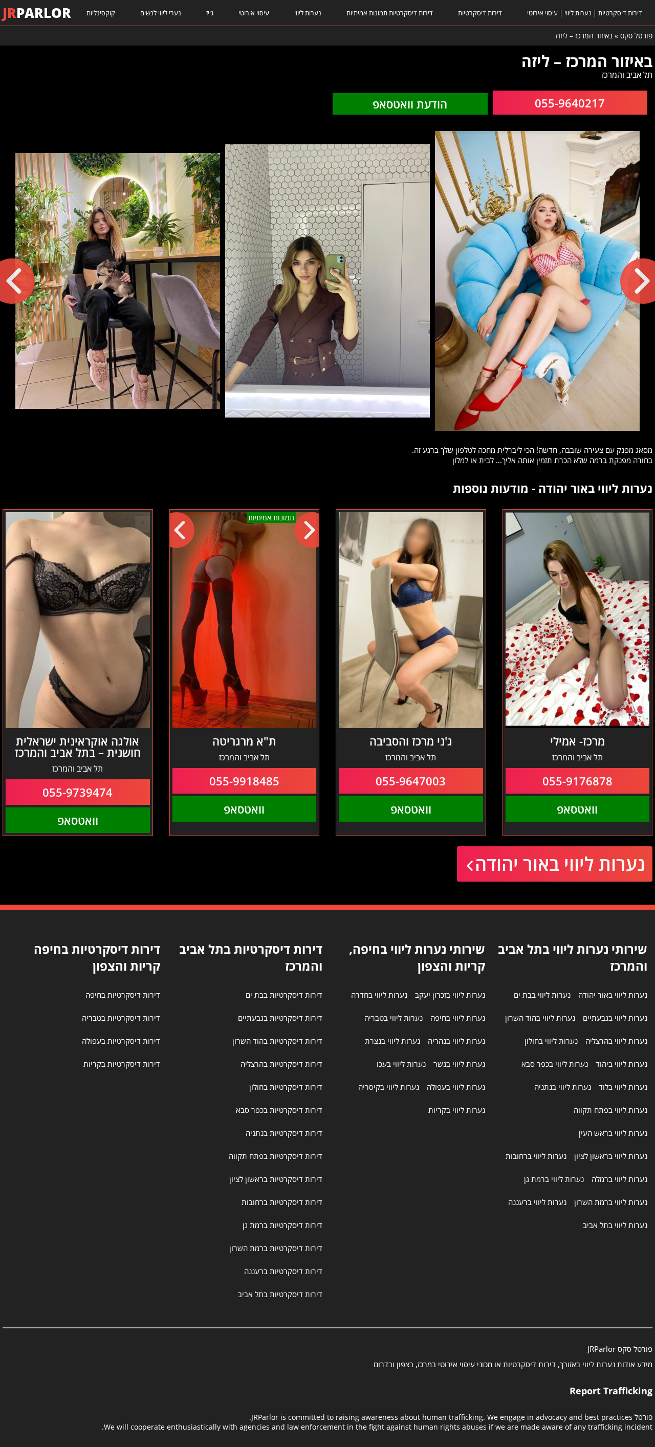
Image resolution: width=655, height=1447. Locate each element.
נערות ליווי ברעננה (537, 1202)
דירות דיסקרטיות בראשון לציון (275, 1179)
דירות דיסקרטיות (480, 12)
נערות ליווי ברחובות (536, 1156)
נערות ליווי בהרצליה (616, 1041)
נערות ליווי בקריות (456, 1110)
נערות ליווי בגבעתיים (615, 1018)
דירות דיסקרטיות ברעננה (283, 1271)
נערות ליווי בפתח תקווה (610, 1110)
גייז (209, 12)
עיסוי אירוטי (253, 12)
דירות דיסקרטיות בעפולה (121, 1041)
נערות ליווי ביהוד (621, 1064)
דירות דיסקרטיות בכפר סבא (279, 1110)
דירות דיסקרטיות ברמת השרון (275, 1248)
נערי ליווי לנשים (160, 12)
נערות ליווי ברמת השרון (610, 1202)
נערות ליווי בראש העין (613, 1133)
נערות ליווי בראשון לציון (610, 1156)
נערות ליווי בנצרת (392, 1041)
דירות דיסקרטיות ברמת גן (282, 1225)
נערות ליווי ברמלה (619, 1179)
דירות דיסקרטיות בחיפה (122, 995)
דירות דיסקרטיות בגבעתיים (280, 1018)
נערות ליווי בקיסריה (388, 1087)
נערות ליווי (307, 12)
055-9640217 (570, 103)
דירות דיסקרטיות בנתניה (284, 1133)
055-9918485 (244, 780)
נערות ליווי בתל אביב (615, 1225)
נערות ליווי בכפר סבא (554, 1064)
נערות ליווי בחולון (551, 1041)
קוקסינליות (100, 12)
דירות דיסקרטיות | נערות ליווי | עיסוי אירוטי (584, 12)
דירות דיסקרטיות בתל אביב (280, 1294)
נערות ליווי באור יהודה (560, 863)
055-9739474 (77, 792)
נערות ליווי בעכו (401, 1064)
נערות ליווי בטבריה (393, 1018)
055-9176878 (577, 780)
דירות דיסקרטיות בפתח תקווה (275, 1156)
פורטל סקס (636, 35)
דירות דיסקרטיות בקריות (121, 1064)
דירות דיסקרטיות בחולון (285, 1087)
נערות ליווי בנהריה (456, 1041)
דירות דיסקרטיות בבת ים (284, 995)
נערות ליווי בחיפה (457, 1018)
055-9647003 (411, 780)
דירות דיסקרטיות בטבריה (121, 1018)
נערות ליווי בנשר (459, 1064)
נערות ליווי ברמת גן (554, 1179)
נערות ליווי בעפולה (456, 1087)
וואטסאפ (577, 809)
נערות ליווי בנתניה (562, 1087)
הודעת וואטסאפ (410, 104)
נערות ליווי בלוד (623, 1087)
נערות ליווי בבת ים (542, 995)
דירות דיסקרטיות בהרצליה (281, 1064)
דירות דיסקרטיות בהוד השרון (277, 1041)
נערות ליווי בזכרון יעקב (450, 995)
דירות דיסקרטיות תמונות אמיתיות (389, 12)
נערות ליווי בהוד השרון (540, 1018)
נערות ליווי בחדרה (379, 995)
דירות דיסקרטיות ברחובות (282, 1202)
